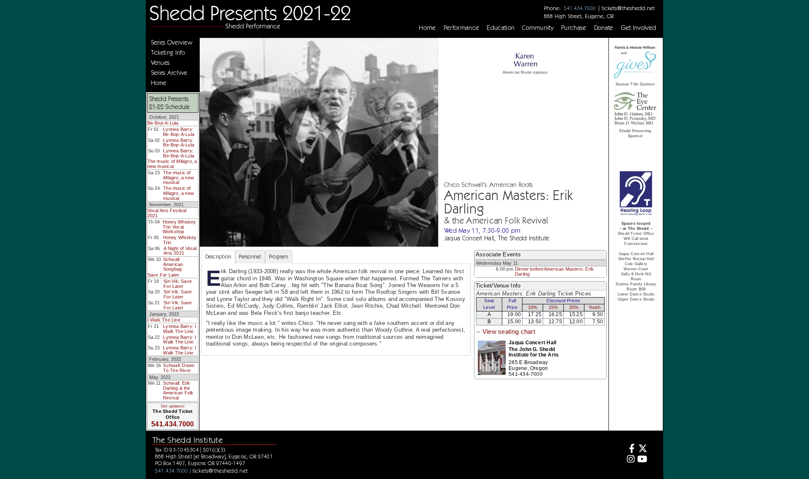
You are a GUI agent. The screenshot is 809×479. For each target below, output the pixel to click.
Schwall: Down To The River (178, 368)
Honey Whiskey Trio (180, 240)
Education (500, 27)
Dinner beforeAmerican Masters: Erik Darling (554, 271)
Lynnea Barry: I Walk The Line (179, 329)
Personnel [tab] (250, 256)
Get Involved (638, 27)
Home (427, 27)
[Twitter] (642, 449)
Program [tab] (279, 256)
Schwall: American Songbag (173, 264)
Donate (603, 27)
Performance (462, 27)
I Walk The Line (163, 319)
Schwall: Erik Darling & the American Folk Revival (178, 390)
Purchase (574, 27)
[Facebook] (629, 449)
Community (538, 27)
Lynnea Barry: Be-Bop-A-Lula (178, 132)
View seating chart (508, 331)
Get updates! (173, 406)
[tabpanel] (336, 309)
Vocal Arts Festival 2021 (167, 213)
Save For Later (163, 274)
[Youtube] (642, 460)
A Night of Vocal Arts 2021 (179, 251)
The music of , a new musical (172, 164)
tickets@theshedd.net (628, 8)
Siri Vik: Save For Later (177, 284)
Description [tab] (218, 256)
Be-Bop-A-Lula (163, 122)
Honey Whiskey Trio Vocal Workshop (179, 226)
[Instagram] (629, 460)
